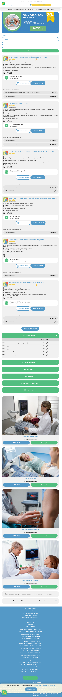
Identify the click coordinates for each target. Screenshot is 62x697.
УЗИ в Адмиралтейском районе (30, 629)
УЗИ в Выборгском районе (30, 634)
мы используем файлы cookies (45, 685)
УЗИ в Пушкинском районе (30, 667)
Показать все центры (30, 328)
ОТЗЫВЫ (30, 624)
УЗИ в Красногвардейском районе (30, 643)
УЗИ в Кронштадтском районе (30, 648)
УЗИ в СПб (30, 620)
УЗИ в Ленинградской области (30, 653)
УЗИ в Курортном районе (30, 650)
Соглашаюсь (31, 689)
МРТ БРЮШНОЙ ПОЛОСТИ (30, 617)
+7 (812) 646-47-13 (41, 4)
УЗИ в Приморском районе (30, 664)
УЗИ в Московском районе (30, 655)
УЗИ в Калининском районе (30, 636)
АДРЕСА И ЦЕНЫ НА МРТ (30, 608)
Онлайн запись (24, 83)
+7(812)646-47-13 (38, 265)
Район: (4, 36)
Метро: (4, 42)
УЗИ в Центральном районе (30, 671)
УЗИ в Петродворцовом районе (30, 662)
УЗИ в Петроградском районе (30, 660)
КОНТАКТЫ (30, 622)
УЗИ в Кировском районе (30, 639)
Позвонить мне (21, 4)
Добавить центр (30, 678)
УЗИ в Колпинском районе (30, 641)
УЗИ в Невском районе (30, 657)
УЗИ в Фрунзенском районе (30, 669)
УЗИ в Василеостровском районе (30, 632)
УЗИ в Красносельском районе (30, 646)
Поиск (30, 51)
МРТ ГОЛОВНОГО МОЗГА (30, 613)
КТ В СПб (30, 611)
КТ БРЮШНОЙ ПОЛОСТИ (30, 615)
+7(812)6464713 (38, 83)
